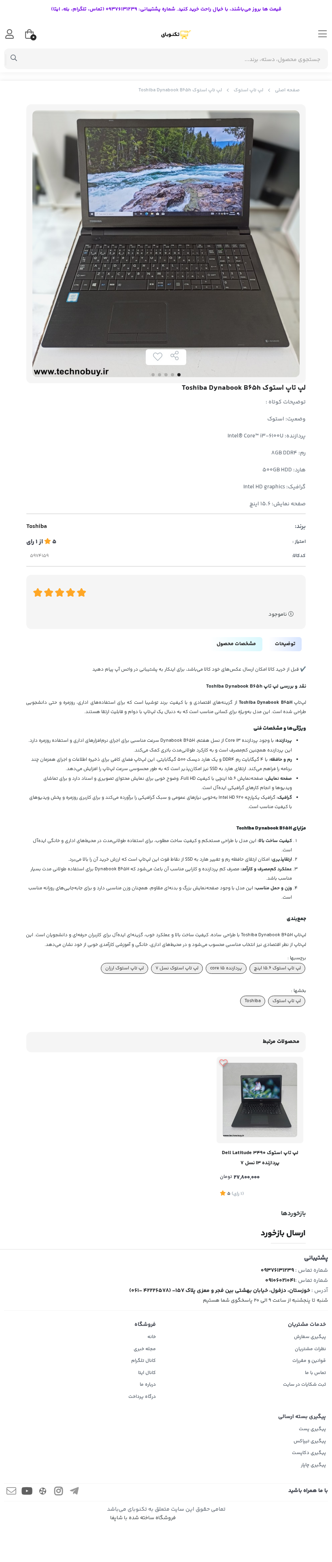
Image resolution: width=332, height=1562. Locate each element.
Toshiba (36, 526)
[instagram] (59, 1492)
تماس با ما (315, 1373)
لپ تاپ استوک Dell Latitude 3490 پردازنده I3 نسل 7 (260, 1158)
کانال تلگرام (143, 1361)
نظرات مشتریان (310, 1349)
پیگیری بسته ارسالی (302, 1416)
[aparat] (43, 1492)
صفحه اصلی (287, 90)
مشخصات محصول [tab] (236, 644)
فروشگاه (145, 1324)
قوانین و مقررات (309, 1361)
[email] (11, 1492)
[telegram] (74, 1492)
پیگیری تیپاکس (310, 1441)
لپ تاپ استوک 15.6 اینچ (277, 968)
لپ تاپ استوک (248, 90)
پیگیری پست (312, 1429)
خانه (151, 1337)
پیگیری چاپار (313, 1465)
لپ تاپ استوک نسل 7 (176, 968)
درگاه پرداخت (142, 1397)
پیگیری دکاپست (309, 1453)
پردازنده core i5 (226, 968)
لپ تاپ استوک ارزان (124, 968)
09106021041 (280, 1280)
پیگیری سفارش (310, 1337)
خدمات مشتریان (307, 1324)
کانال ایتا (147, 1373)
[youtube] (27, 1492)
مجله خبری (145, 1349)
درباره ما (148, 1385)
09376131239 (277, 1270)
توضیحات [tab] (285, 644)
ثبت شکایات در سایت (304, 1385)
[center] (14, 59)
